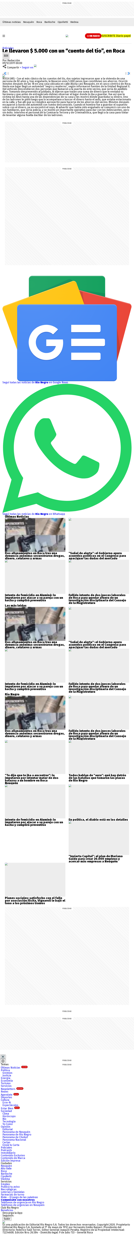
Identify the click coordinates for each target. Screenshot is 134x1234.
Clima (5, 1113)
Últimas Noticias (14, 1067)
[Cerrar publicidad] (3, 1057)
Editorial (7, 1129)
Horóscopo (9, 1116)
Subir (7, 1218)
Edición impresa (10, 1160)
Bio (4, 1118)
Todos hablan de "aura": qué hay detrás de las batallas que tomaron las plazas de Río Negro (97, 777)
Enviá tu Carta (10, 1145)
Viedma (74, 22)
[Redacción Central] (6, 53)
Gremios (7, 1072)
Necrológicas (9, 1189)
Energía (5, 1078)
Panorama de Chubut (15, 1137)
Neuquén (28, 22)
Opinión (5, 1126)
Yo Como (7, 1124)
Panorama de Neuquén (16, 1131)
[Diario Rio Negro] (3, 1222)
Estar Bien (10, 1108)
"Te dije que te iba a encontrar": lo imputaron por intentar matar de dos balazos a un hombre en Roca (31, 777)
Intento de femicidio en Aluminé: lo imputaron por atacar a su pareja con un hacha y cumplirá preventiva (34, 597)
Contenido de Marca (13, 1158)
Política (5, 1070)
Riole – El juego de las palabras (19, 1197)
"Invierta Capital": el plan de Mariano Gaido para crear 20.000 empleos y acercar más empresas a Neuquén (96, 858)
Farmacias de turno (12, 1194)
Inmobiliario (8, 1152)
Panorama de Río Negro (16, 1134)
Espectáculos (10, 1105)
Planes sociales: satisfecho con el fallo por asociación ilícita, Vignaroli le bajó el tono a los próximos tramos (35, 900)
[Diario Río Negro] (67, 36)
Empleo (5, 1184)
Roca (39, 22)
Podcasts (6, 1150)
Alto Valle (6, 1168)
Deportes (6, 1097)
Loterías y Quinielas (13, 1192)
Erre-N (6, 1102)
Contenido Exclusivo (13, 1155)
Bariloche (49, 22)
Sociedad (6, 1111)
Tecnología (9, 1121)
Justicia (6, 1075)
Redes (4, 1091)
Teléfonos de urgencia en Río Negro (22, 1202)
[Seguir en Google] (3, 76)
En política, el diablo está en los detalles (98, 819)
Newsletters (12, 1089)
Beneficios (7, 1210)
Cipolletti (63, 22)
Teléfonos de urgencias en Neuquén (22, 1205)
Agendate (9, 1094)
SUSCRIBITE (116, 35)
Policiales (8, 48)
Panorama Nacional (14, 1139)
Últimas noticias (11, 22)
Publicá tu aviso (10, 1186)
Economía (7, 1080)
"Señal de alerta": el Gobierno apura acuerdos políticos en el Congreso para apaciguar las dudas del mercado (97, 555)
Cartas (6, 1142)
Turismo (5, 1083)
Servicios (6, 1085)
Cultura (5, 1099)
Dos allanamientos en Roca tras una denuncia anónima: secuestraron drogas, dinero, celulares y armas (35, 555)
